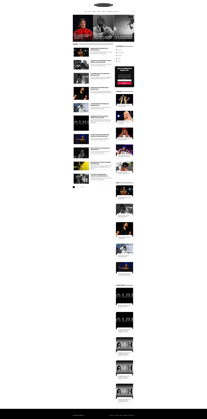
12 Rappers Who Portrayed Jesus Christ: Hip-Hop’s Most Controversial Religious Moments (123, 36)
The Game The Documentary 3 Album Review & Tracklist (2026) (100, 61)
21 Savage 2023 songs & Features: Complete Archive (123, 173)
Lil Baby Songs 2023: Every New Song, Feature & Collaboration (124, 156)
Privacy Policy (131, 415)
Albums (98, 11)
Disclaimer (125, 415)
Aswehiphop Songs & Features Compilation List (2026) (99, 117)
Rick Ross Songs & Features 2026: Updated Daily (100, 149)
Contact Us (111, 415)
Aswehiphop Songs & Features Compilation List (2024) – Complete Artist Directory (124, 354)
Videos (94, 11)
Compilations (110, 11)
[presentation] (130, 17)
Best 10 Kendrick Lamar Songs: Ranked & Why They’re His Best (83, 37)
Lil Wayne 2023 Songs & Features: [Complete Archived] (124, 139)
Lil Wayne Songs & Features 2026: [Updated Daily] (100, 74)
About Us (116, 11)
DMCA (121, 415)
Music (89, 11)
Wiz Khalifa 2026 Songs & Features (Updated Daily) (100, 163)
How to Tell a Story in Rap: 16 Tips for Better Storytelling (102, 37)
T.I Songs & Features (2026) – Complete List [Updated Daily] (99, 175)
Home (86, 11)
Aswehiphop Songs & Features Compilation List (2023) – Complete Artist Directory (124, 377)
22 (81, 187)
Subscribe (124, 83)
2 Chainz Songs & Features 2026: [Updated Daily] (99, 104)
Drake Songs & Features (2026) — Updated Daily (99, 88)
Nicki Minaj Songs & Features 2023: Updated (123, 122)
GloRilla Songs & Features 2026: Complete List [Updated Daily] (99, 135)
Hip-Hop (103, 11)
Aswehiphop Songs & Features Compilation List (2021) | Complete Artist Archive (124, 330)
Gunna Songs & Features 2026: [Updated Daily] (99, 49)
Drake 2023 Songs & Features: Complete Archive (124, 105)
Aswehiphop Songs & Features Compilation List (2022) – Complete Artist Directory (124, 400)
